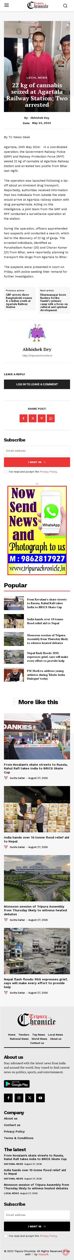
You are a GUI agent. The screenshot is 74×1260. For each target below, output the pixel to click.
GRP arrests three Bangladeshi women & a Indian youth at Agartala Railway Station (19, 301)
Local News (37, 77)
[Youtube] (40, 1098)
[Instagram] (19, 1098)
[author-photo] (6, 778)
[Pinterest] (42, 418)
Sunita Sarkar (17, 778)
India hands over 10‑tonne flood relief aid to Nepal (45, 621)
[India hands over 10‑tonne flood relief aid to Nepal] (14, 621)
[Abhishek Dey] (37, 333)
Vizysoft (43, 1254)
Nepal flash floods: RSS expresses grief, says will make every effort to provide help (47, 657)
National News (13, 1164)
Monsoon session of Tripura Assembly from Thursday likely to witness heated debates (47, 639)
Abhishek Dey (39, 117)
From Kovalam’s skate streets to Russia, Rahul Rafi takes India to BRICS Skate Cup (47, 603)
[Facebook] (23, 418)
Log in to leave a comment (37, 384)
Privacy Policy (48, 471)
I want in (34, 462)
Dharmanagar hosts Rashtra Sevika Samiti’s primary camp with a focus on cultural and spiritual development (54, 302)
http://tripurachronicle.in (37, 355)
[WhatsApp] (51, 418)
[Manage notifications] (66, 1252)
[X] (33, 418)
